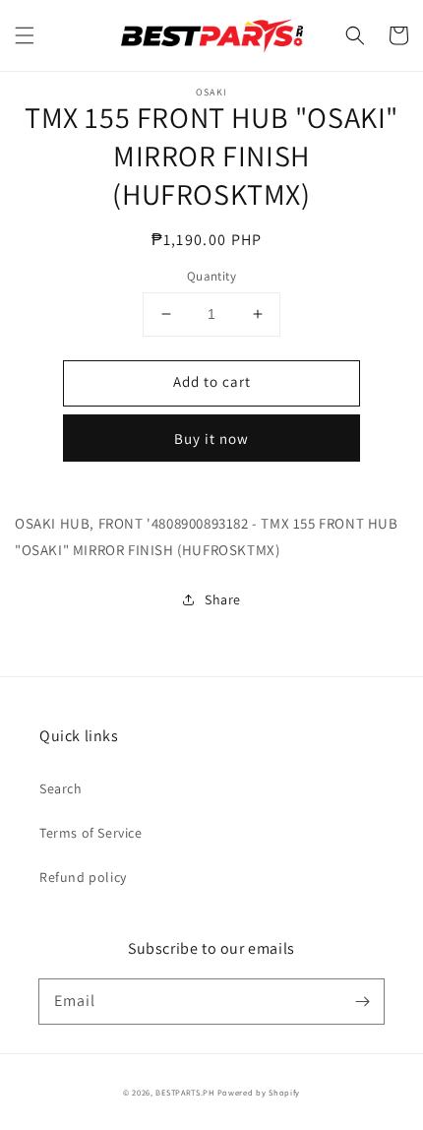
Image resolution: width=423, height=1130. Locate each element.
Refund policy (83, 877)
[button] (24, 35)
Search (61, 788)
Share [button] (223, 599)
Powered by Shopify (259, 1092)
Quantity (211, 276)
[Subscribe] (362, 1001)
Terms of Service (91, 833)
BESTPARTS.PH (184, 1092)
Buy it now (211, 438)
